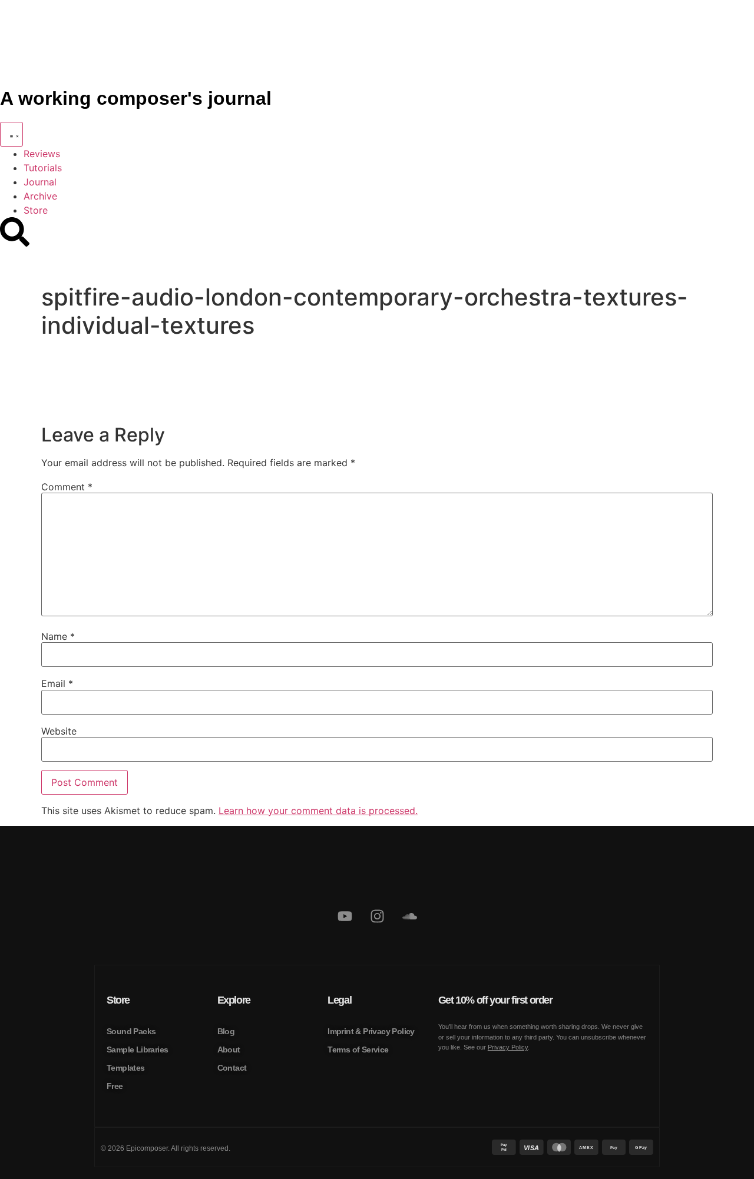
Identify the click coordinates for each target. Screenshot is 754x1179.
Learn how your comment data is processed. (318, 810)
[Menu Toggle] (11, 134)
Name (58, 636)
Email (57, 683)
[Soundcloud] (409, 916)
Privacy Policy (508, 1047)
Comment (66, 486)
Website (59, 731)
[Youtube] (344, 916)
